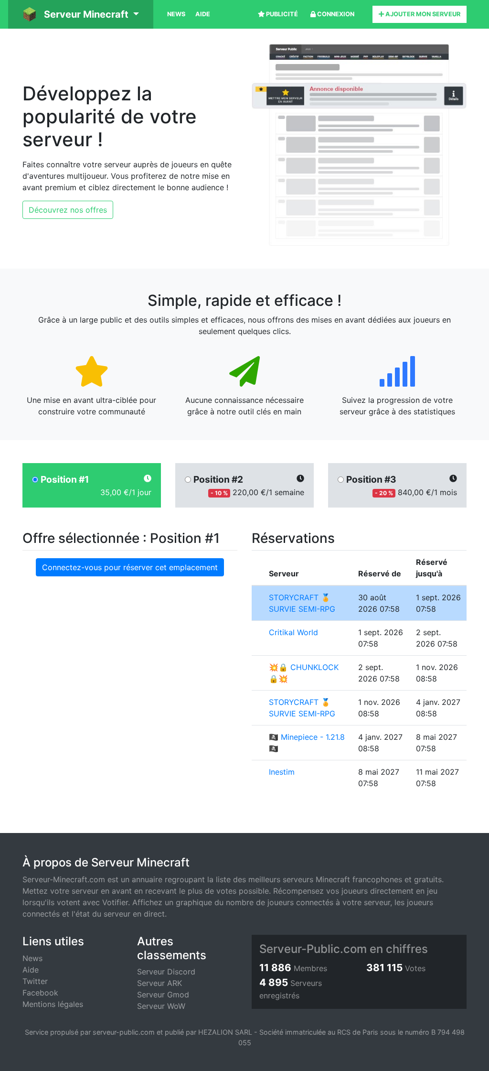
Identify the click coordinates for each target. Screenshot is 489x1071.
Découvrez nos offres (68, 210)
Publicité (281, 14)
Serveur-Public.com (313, 949)
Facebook (40, 992)
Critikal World (293, 632)
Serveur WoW (161, 1006)
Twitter (35, 981)
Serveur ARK (159, 983)
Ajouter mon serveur (422, 14)
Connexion (335, 14)
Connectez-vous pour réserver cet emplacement (130, 567)
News (176, 14)
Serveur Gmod (163, 994)
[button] (80, 14)
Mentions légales (52, 1004)
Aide (202, 14)
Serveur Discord (166, 971)
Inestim (282, 772)
